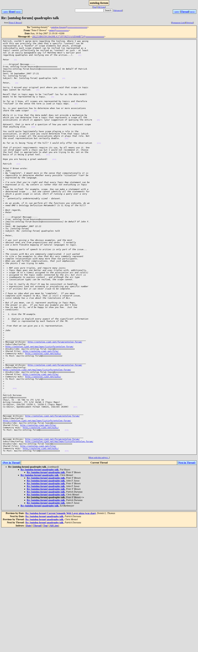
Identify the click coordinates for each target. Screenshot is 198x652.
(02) (15, 60)
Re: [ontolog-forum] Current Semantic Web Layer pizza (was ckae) (60, 513)
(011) (66, 138)
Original (189, 22)
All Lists (101, 7)
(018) (67, 430)
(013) (48, 155)
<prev (5, 11)
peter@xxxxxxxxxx (59, 30)
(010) (33, 127)
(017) (75, 407)
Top (94, 7)
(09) (98, 120)
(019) (67, 451)
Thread (185, 11)
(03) (63, 78)
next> (19, 11)
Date (12, 11)
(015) (18, 164)
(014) (54, 159)
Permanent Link (178, 22)
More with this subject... (99, 457)
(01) (79, 55)
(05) (37, 90)
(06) (52, 97)
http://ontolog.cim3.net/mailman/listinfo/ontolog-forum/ (39, 346)
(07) (76, 104)
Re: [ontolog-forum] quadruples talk (40, 469)
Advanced (118, 10)
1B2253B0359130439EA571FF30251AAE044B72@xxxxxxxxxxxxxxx (68, 36)
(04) (16, 83)
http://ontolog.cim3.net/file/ (41, 351)
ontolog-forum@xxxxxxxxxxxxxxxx (69, 27)
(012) (99, 143)
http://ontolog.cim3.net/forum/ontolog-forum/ (55, 342)
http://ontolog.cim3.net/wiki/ (43, 353)
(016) (15, 388)
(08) (35, 111)
